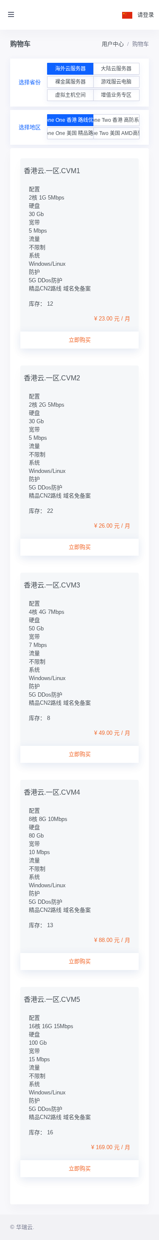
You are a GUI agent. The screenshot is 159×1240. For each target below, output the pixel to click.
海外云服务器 (70, 69)
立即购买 (80, 340)
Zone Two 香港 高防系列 (116, 120)
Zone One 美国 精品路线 (70, 133)
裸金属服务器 (70, 82)
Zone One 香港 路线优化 (70, 120)
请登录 (145, 14)
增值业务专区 (116, 95)
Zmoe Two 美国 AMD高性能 (116, 133)
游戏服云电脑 (116, 82)
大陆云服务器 (116, 69)
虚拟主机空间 (70, 95)
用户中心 (113, 44)
